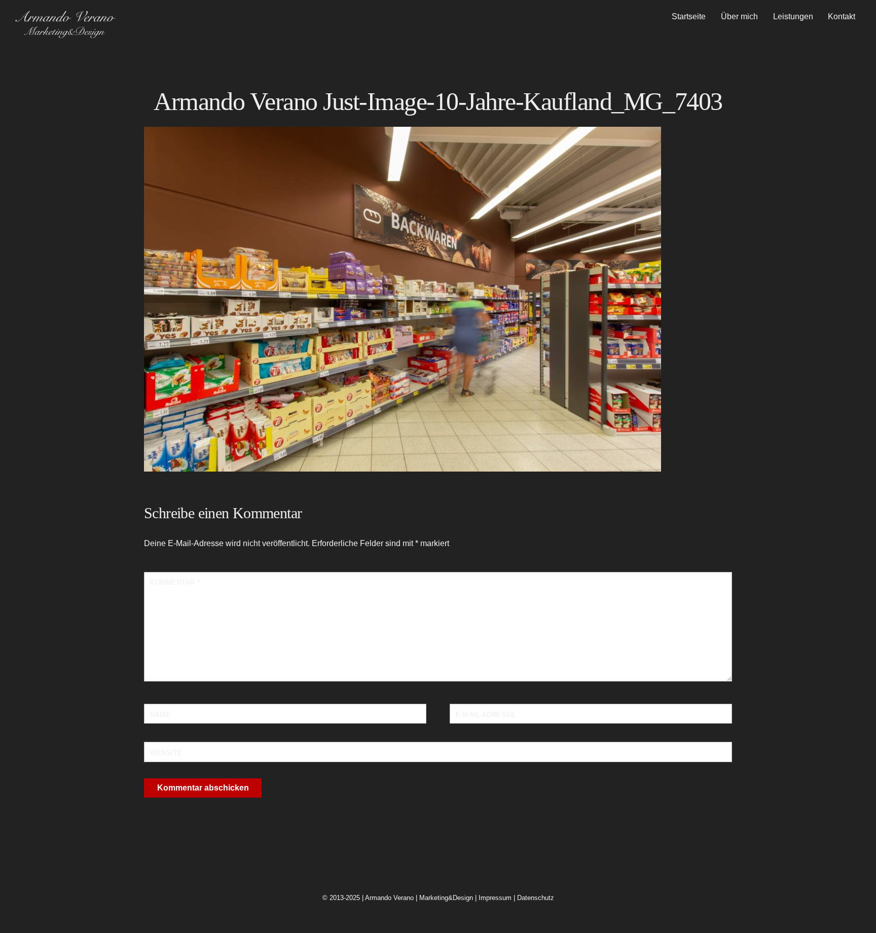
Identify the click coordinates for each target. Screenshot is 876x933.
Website (166, 753)
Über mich (739, 16)
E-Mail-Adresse (486, 715)
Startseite (689, 16)
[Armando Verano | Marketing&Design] (65, 35)
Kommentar (175, 582)
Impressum (495, 898)
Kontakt (841, 16)
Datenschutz (535, 898)
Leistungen (793, 16)
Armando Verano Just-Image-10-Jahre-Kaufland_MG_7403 (438, 102)
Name (160, 715)
